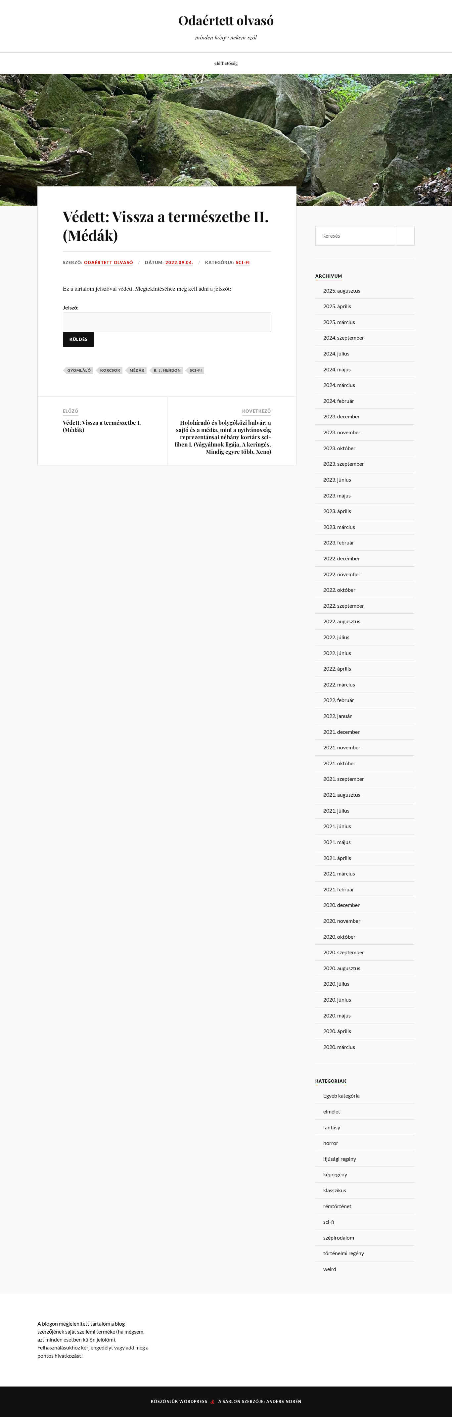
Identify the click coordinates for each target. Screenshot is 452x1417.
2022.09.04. (179, 262)
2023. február (338, 542)
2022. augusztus (341, 621)
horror (330, 1143)
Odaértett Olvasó (108, 262)
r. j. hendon (167, 370)
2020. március (339, 1047)
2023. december (341, 416)
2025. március (339, 322)
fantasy (331, 1127)
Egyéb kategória (341, 1095)
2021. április (337, 858)
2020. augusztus (341, 968)
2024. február (338, 401)
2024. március (339, 385)
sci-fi (243, 262)
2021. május (337, 842)
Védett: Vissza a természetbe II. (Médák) (166, 225)
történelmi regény (343, 1253)
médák (137, 370)
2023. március (339, 527)
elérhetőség (226, 63)
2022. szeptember (343, 605)
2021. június (337, 826)
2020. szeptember (343, 952)
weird (329, 1269)
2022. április (337, 668)
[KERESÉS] (405, 236)
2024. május (337, 369)
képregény (335, 1174)
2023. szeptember (343, 463)
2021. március (339, 873)
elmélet (331, 1111)
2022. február (338, 700)
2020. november (341, 921)
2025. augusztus (341, 290)
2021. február (338, 889)
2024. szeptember (343, 337)
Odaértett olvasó (226, 20)
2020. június (337, 999)
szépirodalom (338, 1237)
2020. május (337, 1015)
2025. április (337, 306)
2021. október (339, 763)
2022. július (336, 637)
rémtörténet (337, 1206)
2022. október (339, 590)
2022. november (341, 574)
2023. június (337, 479)
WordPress (193, 1402)
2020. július (336, 983)
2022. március (339, 684)
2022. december (341, 558)
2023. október (339, 448)
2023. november (341, 432)
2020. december (341, 905)
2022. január (337, 716)
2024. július (336, 353)
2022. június (337, 653)
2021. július (336, 810)
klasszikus (334, 1190)
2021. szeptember (343, 779)
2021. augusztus (341, 794)
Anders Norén (283, 1402)
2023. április (337, 511)
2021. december (341, 732)
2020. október (339, 936)
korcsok (110, 370)
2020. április (337, 1031)
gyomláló (79, 370)
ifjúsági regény (339, 1159)
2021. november (341, 747)
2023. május (337, 495)
